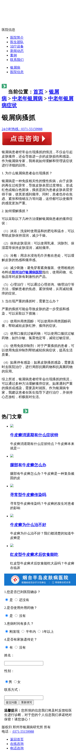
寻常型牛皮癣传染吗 (28, 494)
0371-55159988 (23, 731)
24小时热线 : (22, 129)
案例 (13, 55)
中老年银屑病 (27, 98)
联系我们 (17, 59)
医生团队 (17, 42)
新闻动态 (17, 51)
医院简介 (17, 37)
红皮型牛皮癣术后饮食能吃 (34, 554)
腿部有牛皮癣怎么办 (28, 465)
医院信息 (17, 72)
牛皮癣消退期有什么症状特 (34, 435)
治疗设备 (17, 46)
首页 (38, 91)
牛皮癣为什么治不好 (28, 524)
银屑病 (15, 67)
